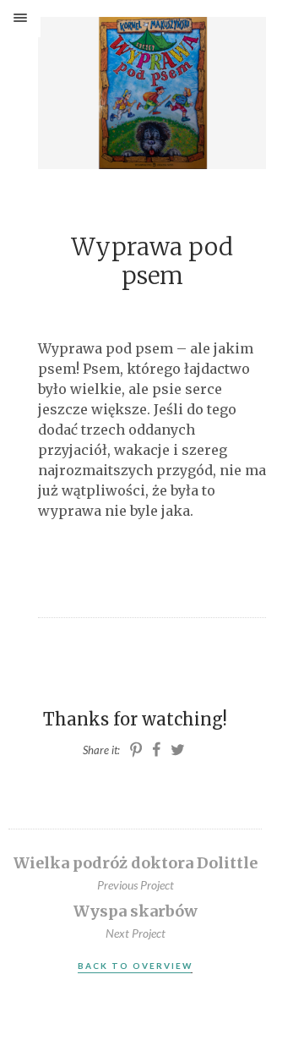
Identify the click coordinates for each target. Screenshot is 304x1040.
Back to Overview (135, 966)
